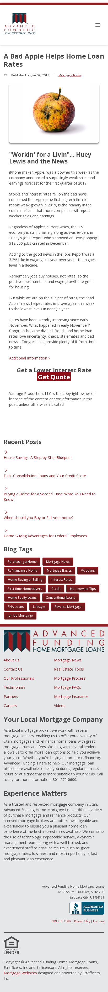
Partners (11, 696)
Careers (10, 705)
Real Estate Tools (69, 669)
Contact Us (13, 669)
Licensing (98, 921)
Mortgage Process (69, 678)
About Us (11, 660)
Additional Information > (29, 358)
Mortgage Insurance (71, 696)
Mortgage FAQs (67, 687)
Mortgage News (69, 75)
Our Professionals (19, 678)
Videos (59, 705)
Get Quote (54, 376)
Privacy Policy (82, 921)
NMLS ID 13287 (61, 921)
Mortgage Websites (20, 972)
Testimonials (14, 687)
